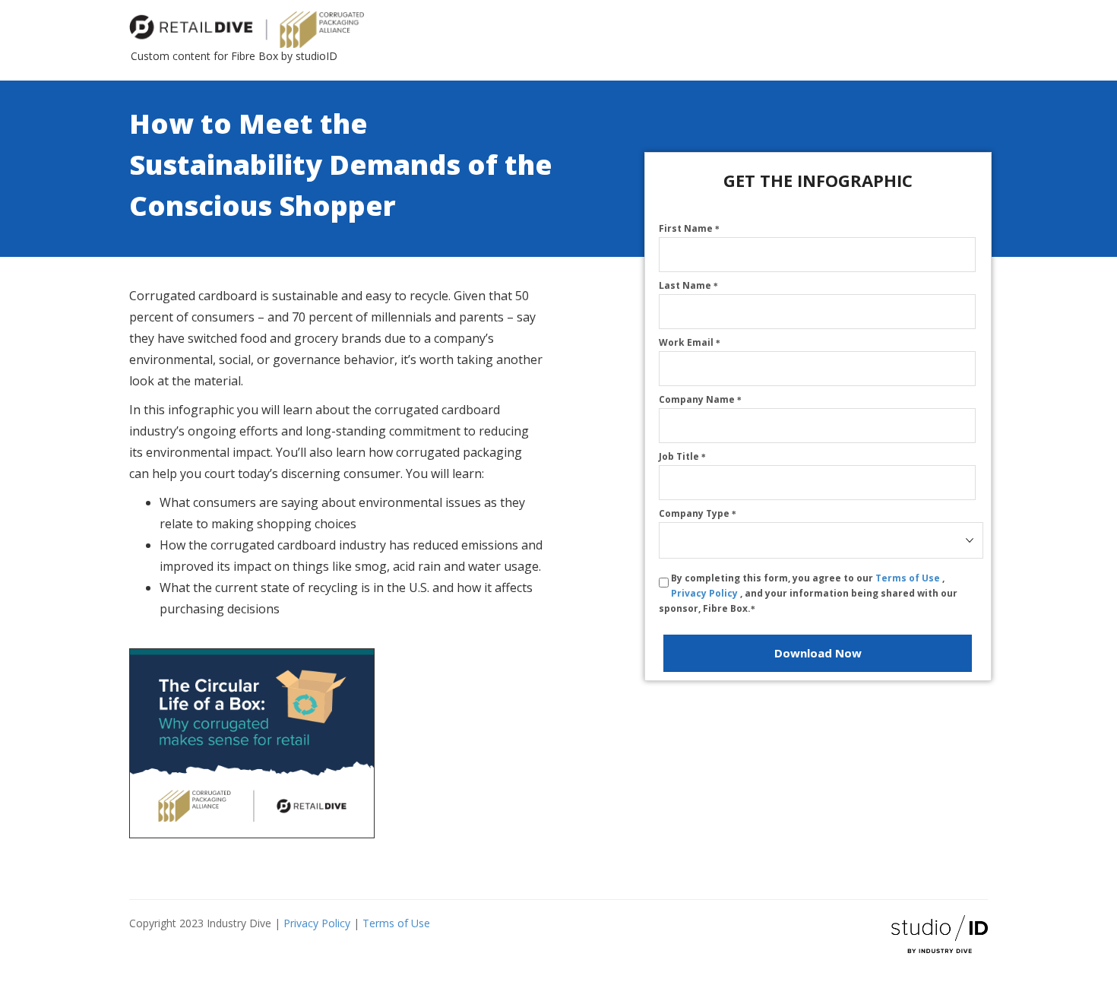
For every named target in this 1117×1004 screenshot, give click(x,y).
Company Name (700, 399)
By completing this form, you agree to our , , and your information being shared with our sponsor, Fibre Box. (808, 593)
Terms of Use (908, 578)
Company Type (697, 513)
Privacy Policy (705, 593)
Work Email (689, 342)
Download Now (818, 652)
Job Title (682, 456)
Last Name (688, 285)
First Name (689, 228)
